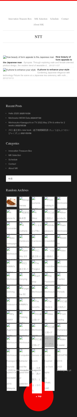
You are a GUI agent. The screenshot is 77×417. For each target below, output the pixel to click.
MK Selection (40, 18)
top (38, 396)
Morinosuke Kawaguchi (38, 8)
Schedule (54, 18)
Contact (65, 18)
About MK (38, 24)
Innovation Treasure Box (20, 18)
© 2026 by (23, 370)
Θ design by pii (64, 370)
